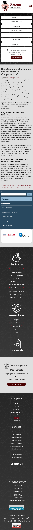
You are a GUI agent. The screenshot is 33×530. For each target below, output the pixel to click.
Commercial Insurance (9, 212)
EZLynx (25, 518)
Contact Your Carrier (16, 412)
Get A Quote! (16, 384)
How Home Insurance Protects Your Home (7, 186)
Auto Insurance (7, 208)
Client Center (16, 40)
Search (3, 192)
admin (17, 77)
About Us (16, 406)
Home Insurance (7, 217)
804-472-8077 (18, 488)
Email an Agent (16, 31)
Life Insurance (7, 226)
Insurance (5, 221)
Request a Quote (16, 17)
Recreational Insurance (16, 291)
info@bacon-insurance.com (17, 500)
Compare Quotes (16, 415)
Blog (16, 418)
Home (16, 403)
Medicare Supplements (17, 285)
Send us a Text (16, 22)
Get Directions (16, 58)
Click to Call (16, 26)
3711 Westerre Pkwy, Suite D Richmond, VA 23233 (17, 482)
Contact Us (16, 421)
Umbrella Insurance (16, 297)
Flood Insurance (16, 288)
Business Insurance (16, 275)
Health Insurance (16, 281)
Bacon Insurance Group (16, 515)
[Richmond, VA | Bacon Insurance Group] (11, 6)
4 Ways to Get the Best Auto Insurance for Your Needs (24, 186)
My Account (16, 44)
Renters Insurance (16, 294)
